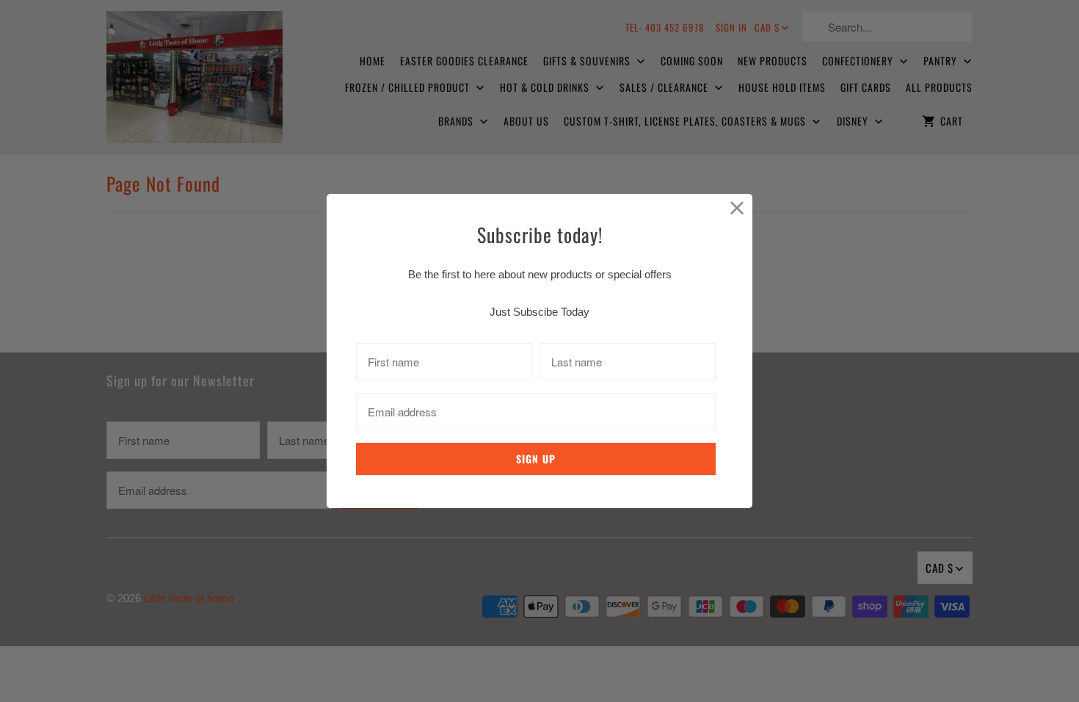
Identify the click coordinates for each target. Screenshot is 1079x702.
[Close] (737, 209)
